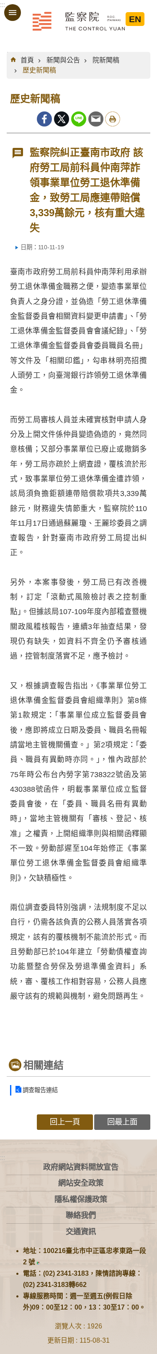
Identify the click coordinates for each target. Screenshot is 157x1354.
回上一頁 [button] (65, 1121)
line (78, 119)
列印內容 (112, 119)
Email (95, 119)
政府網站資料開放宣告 (80, 1167)
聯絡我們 (81, 1215)
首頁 (27, 60)
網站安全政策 (80, 1182)
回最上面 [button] (122, 1121)
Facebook (44, 119)
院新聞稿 (106, 60)
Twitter (61, 119)
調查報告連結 (40, 1090)
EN (135, 19)
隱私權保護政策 (80, 1199)
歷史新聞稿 (39, 70)
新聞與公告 (63, 60)
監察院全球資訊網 (79, 21)
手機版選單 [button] (12, 12)
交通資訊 (81, 1231)
